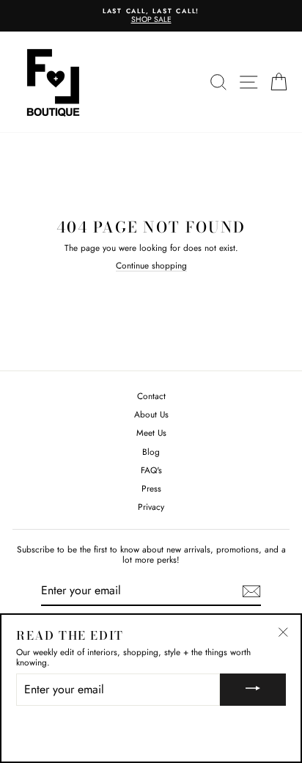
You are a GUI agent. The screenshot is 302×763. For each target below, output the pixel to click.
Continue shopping (151, 265)
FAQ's (151, 470)
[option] (151, 15)
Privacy (151, 506)
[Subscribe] (251, 591)
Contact (151, 396)
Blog (151, 451)
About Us (151, 414)
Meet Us (151, 432)
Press (151, 488)
